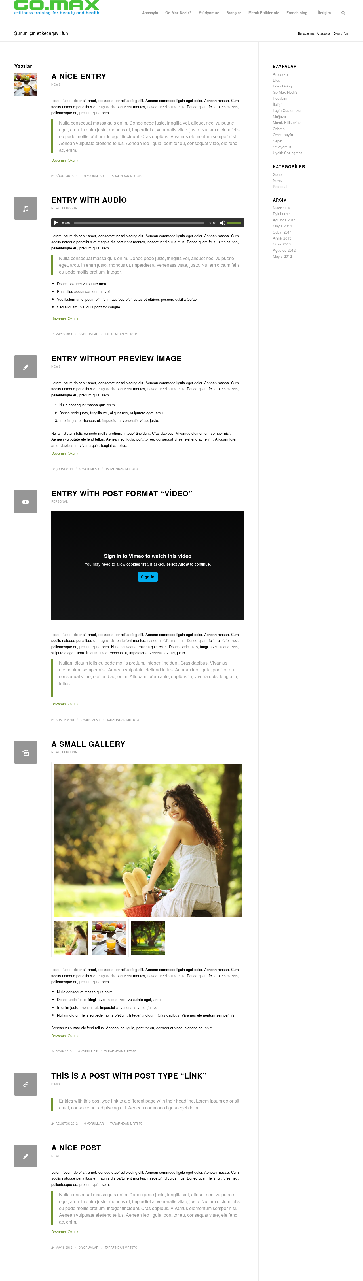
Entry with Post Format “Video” (122, 493)
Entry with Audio (89, 200)
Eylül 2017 (281, 213)
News (55, 84)
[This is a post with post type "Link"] (25, 1084)
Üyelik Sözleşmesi (288, 152)
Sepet (277, 141)
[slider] (235, 222)
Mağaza (279, 116)
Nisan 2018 (282, 207)
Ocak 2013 (282, 244)
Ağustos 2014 (284, 220)
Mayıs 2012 (282, 256)
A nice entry (78, 76)
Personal (70, 208)
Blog (276, 80)
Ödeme (279, 128)
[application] (147, 222)
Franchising (282, 86)
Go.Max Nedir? (285, 92)
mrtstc (136, 176)
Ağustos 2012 (284, 250)
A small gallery (88, 743)
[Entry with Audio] (25, 208)
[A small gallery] (25, 752)
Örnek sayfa (283, 134)
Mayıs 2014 (282, 226)
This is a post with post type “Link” (129, 1075)
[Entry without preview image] (25, 366)
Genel (277, 174)
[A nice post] (25, 1156)
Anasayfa (280, 74)
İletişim (279, 104)
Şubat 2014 (282, 232)
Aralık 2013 (282, 238)
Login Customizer (287, 110)
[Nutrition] (25, 84)
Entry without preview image (116, 358)
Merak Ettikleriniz (287, 122)
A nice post (76, 1147)
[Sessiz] (222, 223)
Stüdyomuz (282, 147)
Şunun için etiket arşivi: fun (41, 33)
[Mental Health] (25, 501)
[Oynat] (56, 223)
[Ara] (343, 12)
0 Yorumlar (94, 176)
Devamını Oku (63, 160)
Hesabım (280, 98)
